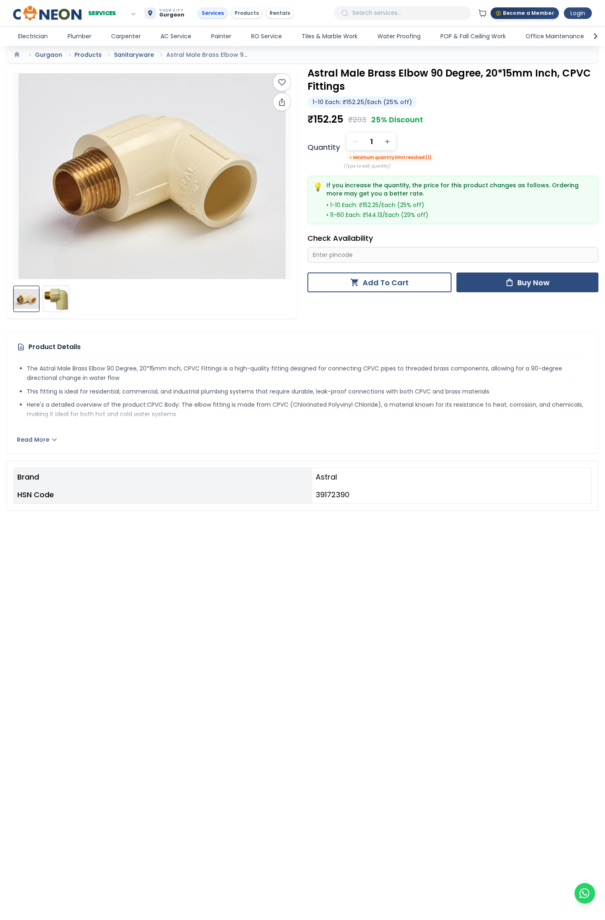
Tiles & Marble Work (330, 36)
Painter (221, 36)
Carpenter (126, 36)
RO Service (266, 36)
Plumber (79, 36)
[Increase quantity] (387, 142)
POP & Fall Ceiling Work (473, 36)
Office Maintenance (555, 36)
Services (213, 12)
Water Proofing (399, 36)
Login (577, 13)
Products (247, 12)
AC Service (176, 36)
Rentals (280, 12)
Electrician (33, 36)
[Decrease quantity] (355, 142)
